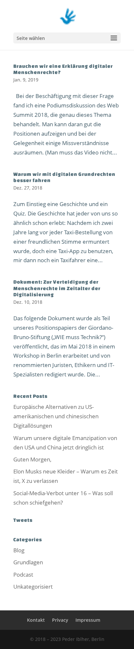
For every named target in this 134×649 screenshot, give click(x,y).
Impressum (87, 620)
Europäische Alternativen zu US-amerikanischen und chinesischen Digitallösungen (56, 416)
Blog (18, 550)
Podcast (23, 574)
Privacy (60, 620)
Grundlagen (28, 562)
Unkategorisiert (33, 586)
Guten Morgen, (32, 459)
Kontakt (36, 620)
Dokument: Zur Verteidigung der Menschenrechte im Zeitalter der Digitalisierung (56, 288)
